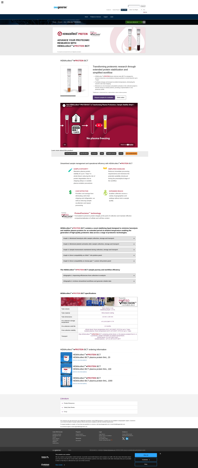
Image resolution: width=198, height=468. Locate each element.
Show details (59, 465)
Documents (78, 440)
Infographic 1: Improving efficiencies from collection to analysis (99, 275)
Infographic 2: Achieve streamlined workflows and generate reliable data (99, 281)
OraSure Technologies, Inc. (109, 450)
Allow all (146, 455)
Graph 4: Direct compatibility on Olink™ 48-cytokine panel (99, 255)
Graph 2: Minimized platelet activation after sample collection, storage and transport (99, 244)
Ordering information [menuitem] (70, 153)
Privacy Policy (102, 437)
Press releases (56, 438)
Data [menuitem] (102, 153)
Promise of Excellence (81, 435)
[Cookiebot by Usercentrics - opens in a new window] (45, 465)
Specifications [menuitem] (84, 153)
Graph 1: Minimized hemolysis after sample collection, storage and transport (99, 238)
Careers (54, 437)
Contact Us (108, 9)
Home (86, 16)
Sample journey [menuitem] (111, 153)
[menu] (2, 2)
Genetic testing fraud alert (105, 440)
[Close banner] (160, 453)
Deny (145, 464)
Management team (57, 435)
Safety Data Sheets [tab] (69, 407)
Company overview (57, 434)
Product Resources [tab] (69, 403)
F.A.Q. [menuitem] (121, 153)
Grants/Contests (79, 434)
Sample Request (116, 9)
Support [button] (106, 16)
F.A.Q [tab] (65, 411)
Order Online (124, 9)
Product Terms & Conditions (105, 435)
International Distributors (127, 435)
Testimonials (55, 440)
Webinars (55, 441)
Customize (145, 459)
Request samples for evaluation (104, 97)
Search (143, 6)
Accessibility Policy (103, 438)
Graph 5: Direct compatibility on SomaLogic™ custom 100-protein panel (99, 261)
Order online (120, 97)
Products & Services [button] (95, 16)
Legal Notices (102, 434)
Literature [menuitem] (94, 153)
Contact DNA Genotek (127, 434)
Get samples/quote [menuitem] (131, 153)
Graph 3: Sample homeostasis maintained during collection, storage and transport (99, 250)
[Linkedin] (127, 439)
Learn (111, 16)
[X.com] (123, 439)
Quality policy (56, 443)
